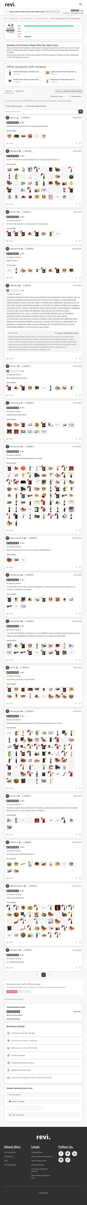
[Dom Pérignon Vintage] (37, 774)
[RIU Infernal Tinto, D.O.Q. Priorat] (16, 523)
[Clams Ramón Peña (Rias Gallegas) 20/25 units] (51, 747)
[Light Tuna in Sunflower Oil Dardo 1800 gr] (37, 431)
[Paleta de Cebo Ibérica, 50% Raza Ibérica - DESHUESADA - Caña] (44, 864)
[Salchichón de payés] (57, 176)
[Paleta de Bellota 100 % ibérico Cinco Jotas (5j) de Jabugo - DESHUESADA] (44, 509)
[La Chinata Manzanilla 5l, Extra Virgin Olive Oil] (30, 864)
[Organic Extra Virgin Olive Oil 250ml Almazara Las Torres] (37, 270)
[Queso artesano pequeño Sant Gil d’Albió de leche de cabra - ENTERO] (9, 489)
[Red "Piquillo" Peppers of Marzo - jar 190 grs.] (64, 190)
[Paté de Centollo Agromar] (64, 652)
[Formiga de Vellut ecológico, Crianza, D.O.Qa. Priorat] (9, 509)
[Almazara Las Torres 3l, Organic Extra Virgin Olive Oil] (37, 509)
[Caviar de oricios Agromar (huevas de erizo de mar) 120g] (23, 489)
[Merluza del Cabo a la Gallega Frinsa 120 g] (71, 425)
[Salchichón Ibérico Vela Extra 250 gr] (23, 270)
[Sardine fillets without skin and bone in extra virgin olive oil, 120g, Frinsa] (9, 935)
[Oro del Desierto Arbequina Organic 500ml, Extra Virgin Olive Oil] (51, 502)
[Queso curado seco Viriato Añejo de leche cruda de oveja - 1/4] (44, 914)
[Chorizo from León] (16, 468)
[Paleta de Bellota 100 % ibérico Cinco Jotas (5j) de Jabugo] (30, 190)
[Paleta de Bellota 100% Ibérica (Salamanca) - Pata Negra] (51, 516)
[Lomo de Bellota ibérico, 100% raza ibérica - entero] (44, 928)
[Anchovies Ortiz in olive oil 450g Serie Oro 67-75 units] (30, 908)
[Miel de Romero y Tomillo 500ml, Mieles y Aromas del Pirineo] (16, 190)
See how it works (24, 991)
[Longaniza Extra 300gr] (37, 489)
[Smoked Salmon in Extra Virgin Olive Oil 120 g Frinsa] (30, 431)
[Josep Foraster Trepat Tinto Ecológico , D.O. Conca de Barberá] (51, 496)
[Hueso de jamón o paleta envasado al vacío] (37, 425)
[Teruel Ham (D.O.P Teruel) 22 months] (71, 475)
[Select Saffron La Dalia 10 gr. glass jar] (71, 197)
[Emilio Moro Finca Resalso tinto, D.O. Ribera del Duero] (51, 760)
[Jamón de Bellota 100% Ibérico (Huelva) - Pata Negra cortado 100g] (44, 747)
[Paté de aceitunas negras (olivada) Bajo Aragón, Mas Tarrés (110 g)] (71, 864)
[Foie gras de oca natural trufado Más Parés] (9, 197)
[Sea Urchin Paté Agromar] (30, 197)
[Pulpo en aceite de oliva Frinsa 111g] (44, 190)
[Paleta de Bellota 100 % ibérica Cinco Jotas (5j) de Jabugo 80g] (16, 516)
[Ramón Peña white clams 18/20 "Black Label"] (23, 740)
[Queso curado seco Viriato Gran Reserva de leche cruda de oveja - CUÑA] (23, 197)
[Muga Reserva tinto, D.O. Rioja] (64, 747)
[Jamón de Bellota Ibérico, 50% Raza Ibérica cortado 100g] (44, 468)
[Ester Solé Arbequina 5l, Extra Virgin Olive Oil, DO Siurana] (16, 176)
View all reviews (13, 1019)
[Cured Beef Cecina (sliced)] (23, 689)
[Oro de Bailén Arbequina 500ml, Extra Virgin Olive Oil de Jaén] (64, 509)
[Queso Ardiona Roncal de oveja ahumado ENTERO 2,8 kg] (16, 781)
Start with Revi (11, 991)
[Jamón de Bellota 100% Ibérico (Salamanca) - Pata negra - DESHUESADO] (30, 774)
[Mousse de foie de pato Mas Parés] (51, 183)
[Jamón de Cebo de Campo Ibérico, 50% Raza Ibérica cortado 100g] (44, 425)
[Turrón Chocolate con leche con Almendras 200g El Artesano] (37, 689)
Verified (26, 117)
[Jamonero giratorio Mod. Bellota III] (16, 921)
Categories (14, 18)
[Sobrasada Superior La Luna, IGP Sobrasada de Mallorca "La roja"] (9, 425)
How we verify (9, 1152)
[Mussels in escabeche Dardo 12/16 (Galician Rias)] (44, 645)
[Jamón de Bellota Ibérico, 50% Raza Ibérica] (71, 169)
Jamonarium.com (41, 18)
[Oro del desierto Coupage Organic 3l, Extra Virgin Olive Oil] (44, 753)
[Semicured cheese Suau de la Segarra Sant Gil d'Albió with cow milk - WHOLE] (44, 136)
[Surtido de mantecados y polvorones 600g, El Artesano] (16, 136)
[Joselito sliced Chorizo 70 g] (44, 820)
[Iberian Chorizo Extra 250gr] (30, 270)
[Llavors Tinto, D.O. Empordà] (30, 468)
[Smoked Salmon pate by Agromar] (57, 599)
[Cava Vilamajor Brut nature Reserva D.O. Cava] (64, 169)
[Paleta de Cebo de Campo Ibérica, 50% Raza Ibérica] (71, 914)
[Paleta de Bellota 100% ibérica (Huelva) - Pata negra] (64, 468)
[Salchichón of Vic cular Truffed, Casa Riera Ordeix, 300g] (64, 774)
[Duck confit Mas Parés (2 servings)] (51, 169)
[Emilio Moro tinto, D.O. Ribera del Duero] (9, 740)
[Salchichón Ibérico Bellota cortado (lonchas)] (9, 233)
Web (49, 11)
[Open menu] (80, 4)
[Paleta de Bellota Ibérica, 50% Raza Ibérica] (23, 767)
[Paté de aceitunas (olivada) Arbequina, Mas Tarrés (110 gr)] (9, 136)
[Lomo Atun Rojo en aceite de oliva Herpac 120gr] (37, 190)
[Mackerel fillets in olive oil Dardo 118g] (30, 183)
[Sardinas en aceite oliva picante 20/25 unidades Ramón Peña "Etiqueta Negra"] (51, 753)
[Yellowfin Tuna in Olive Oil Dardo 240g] (64, 425)
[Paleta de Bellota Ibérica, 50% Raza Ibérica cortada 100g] (71, 190)
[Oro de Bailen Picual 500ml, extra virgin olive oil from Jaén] (9, 760)
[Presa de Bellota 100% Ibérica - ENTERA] (71, 482)
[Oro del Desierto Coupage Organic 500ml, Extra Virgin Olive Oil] (51, 482)
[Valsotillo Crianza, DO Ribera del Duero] (30, 516)
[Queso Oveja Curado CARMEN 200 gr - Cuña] (71, 496)
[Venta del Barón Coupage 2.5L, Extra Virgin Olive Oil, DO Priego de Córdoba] (37, 733)
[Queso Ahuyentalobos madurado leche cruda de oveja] (71, 760)
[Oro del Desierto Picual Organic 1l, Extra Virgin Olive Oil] (44, 760)
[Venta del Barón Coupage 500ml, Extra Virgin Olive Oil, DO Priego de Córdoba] (37, 468)
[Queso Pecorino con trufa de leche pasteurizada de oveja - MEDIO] (37, 760)
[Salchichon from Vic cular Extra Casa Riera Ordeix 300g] (9, 475)
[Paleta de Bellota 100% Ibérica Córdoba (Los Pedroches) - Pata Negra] (37, 169)
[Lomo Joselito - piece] (51, 767)
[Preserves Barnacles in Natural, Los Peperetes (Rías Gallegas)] (23, 468)
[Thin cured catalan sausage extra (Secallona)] (71, 740)
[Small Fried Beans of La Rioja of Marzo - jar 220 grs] (16, 599)
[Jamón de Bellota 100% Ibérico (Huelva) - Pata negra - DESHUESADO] (57, 747)
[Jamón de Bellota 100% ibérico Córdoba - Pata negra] (37, 747)
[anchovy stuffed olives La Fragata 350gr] (64, 740)
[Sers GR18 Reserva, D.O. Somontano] (16, 760)
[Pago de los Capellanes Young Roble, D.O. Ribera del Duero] (71, 516)
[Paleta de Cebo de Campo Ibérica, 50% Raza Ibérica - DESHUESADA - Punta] (9, 781)
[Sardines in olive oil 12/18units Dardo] (9, 169)
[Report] (80, 143)
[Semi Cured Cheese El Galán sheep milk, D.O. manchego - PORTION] (44, 733)
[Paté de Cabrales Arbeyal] (30, 169)
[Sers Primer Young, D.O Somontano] (44, 183)
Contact (56, 11)
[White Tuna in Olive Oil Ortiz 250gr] (30, 136)
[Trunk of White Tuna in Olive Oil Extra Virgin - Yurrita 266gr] (37, 740)
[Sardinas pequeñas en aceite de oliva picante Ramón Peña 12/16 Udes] (51, 425)
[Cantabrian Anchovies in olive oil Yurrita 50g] (71, 652)
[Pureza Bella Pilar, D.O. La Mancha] (23, 733)
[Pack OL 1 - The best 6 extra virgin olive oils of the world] (51, 190)
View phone (16, 1095)
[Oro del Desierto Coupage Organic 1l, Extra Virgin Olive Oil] (51, 740)
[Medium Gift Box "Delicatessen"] (44, 496)
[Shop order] (57, 908)
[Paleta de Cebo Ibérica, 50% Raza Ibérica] (64, 482)
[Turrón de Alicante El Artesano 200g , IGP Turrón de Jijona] (23, 502)
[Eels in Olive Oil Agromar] (37, 475)
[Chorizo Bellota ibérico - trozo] (64, 696)
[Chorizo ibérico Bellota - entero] (44, 740)
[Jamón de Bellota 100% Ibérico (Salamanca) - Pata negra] (9, 482)
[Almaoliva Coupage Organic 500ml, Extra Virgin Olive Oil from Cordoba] (51, 475)
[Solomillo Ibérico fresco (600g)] (30, 921)
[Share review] (76, 143)
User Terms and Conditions (42, 1156)
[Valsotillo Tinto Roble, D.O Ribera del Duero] (16, 270)
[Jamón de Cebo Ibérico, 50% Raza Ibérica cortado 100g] (23, 425)
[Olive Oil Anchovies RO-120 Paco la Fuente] (71, 183)
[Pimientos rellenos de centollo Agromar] (44, 482)
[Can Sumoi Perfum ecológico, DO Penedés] (71, 753)
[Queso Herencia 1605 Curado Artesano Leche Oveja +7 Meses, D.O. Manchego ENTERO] (64, 516)
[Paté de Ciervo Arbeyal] (51, 197)
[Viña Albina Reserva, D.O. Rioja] (37, 645)
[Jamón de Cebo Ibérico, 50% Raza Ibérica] (30, 914)
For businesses (10, 1165)
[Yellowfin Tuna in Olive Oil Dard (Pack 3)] (23, 864)
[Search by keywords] (81, 112)
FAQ (6, 1161)
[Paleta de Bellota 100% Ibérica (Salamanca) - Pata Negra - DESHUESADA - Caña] (16, 482)
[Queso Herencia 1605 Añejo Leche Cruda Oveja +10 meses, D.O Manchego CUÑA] (16, 489)
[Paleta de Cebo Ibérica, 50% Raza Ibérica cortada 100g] (9, 468)
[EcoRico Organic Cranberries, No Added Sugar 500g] (57, 468)
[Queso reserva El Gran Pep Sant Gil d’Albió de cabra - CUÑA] (37, 197)
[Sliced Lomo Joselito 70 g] (71, 774)
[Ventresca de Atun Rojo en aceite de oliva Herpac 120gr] (64, 183)
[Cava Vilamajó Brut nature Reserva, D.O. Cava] (37, 176)
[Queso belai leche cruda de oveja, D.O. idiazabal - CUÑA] (30, 233)
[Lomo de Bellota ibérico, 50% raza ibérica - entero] (57, 183)
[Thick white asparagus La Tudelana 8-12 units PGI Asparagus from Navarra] (16, 696)
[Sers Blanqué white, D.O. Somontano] (30, 502)
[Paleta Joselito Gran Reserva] (30, 928)
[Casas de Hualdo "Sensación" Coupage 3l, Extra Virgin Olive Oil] (37, 914)
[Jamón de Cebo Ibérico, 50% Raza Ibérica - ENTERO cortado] (23, 176)
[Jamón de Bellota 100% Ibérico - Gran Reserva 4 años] (51, 774)
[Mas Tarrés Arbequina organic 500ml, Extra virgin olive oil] (51, 233)
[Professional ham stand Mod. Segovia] (23, 928)
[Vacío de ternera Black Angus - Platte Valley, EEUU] (57, 914)
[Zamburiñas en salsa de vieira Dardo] (23, 183)
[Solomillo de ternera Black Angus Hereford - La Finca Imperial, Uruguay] (16, 928)
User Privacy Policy (39, 1161)
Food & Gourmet (26, 18)
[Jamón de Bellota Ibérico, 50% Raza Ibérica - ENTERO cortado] (51, 176)
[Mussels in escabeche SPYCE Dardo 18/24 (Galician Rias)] (23, 431)
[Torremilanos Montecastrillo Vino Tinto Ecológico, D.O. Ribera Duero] (16, 502)
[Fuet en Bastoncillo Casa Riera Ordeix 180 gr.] (30, 176)
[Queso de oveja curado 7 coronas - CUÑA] (44, 935)
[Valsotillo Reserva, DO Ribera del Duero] (64, 502)
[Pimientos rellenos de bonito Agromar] (23, 599)
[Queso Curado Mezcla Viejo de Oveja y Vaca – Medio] (37, 502)
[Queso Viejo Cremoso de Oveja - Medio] (71, 502)
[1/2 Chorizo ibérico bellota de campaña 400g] (16, 183)
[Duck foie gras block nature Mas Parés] (9, 431)
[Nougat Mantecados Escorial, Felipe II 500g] (71, 509)
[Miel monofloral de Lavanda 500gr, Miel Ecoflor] (23, 475)
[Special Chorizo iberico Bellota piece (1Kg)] (64, 176)
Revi (5, 18)
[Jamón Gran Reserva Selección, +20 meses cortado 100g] (9, 689)
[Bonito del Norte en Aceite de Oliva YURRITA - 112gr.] (57, 774)
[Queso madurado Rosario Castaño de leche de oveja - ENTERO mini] (64, 197)
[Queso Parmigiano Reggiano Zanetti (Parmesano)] (44, 169)
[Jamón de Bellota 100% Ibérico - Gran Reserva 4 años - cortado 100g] (16, 747)
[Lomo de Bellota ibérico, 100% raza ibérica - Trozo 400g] (9, 523)
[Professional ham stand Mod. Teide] (51, 921)
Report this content (15, 999)
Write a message (18, 1101)
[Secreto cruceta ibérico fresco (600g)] (64, 921)
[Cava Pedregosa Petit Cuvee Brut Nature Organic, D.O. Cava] (44, 516)
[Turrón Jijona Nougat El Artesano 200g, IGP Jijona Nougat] (16, 169)
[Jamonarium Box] (23, 482)
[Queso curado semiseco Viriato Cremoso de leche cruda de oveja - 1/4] (37, 928)
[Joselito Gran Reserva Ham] (37, 908)
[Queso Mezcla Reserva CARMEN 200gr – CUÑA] (37, 496)
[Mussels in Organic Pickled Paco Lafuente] (71, 767)
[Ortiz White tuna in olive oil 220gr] (16, 197)
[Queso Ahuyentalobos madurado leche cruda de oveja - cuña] (37, 767)
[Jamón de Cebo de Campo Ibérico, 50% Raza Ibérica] (30, 475)
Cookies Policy (37, 1152)
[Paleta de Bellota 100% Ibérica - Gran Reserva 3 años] (64, 753)
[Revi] (10, 4)
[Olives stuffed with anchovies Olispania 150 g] (64, 599)
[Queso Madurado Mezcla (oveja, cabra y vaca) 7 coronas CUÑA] (37, 599)
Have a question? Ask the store (70, 91)
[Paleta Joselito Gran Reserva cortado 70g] (44, 502)
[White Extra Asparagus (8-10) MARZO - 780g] (57, 190)
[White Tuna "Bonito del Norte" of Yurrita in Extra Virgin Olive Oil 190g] (64, 767)
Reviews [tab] (9, 91)
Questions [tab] (19, 91)
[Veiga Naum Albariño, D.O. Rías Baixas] (64, 645)
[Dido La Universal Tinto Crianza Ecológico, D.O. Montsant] (51, 509)
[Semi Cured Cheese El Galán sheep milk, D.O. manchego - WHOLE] (23, 908)
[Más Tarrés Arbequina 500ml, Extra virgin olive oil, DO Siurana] (37, 183)
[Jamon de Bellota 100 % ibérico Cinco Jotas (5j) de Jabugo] (44, 176)
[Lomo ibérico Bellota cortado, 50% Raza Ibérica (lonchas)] (16, 233)
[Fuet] (16, 425)
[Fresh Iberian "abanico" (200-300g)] (44, 921)
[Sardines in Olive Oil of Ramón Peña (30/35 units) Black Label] (23, 781)
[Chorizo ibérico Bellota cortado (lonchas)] (23, 233)
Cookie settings (37, 1165)
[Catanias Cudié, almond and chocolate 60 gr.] (23, 169)
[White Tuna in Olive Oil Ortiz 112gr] (23, 136)
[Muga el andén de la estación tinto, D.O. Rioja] (57, 733)
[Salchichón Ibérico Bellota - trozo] (51, 696)
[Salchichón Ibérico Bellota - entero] (9, 183)
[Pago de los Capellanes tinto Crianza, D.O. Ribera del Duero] (57, 509)
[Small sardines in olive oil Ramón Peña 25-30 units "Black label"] (64, 733)
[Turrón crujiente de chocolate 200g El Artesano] (57, 689)
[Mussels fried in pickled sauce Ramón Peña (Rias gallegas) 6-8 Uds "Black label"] (23, 747)
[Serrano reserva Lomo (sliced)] (44, 599)
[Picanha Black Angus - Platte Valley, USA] (9, 921)
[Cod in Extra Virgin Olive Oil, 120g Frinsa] (37, 136)
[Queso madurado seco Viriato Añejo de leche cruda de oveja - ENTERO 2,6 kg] (23, 935)
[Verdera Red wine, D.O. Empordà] (9, 176)
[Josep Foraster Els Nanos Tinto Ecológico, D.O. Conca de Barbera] (16, 496)
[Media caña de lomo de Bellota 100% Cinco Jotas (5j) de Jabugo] (30, 489)
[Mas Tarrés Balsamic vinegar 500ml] (16, 740)
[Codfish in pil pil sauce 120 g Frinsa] (44, 431)
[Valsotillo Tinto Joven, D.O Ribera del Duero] (16, 509)
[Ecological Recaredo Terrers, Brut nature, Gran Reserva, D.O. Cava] (71, 733)
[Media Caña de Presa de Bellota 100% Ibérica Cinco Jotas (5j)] (57, 516)
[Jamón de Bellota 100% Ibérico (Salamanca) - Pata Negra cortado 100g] (9, 190)
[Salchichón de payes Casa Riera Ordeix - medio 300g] (30, 696)
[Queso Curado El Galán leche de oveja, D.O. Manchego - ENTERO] (71, 176)
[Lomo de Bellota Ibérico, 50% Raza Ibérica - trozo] (23, 509)
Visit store (14, 1108)
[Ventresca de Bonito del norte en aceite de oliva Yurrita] (9, 747)
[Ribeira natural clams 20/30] (23, 190)
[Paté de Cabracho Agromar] (16, 431)
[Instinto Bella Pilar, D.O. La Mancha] (37, 781)
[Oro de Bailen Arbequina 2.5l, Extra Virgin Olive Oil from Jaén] (30, 781)
